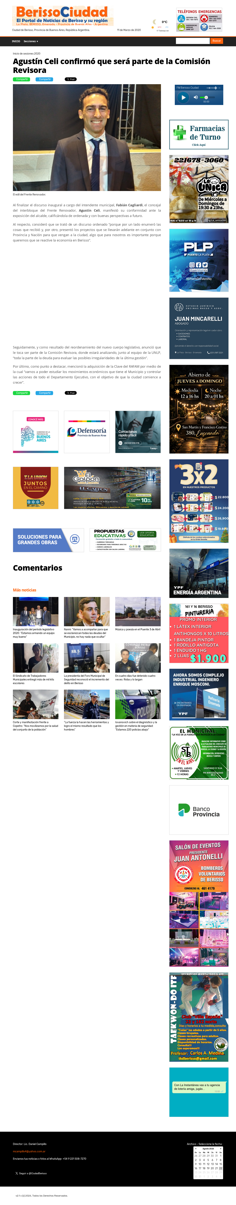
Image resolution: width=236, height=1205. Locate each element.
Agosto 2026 (208, 1149)
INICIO (16, 41)
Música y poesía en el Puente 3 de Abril (137, 629)
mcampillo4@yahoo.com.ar (29, 1151)
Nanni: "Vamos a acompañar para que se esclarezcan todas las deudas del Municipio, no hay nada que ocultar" (86, 633)
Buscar (217, 40)
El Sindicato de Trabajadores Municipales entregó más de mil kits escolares (33, 679)
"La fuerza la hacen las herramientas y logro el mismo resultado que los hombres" (86, 726)
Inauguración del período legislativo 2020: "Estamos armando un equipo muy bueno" (34, 633)
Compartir (22, 79)
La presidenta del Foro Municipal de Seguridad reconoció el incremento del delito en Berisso (86, 679)
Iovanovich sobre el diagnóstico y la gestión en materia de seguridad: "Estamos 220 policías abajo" (136, 726)
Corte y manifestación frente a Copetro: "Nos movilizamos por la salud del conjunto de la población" (35, 726)
